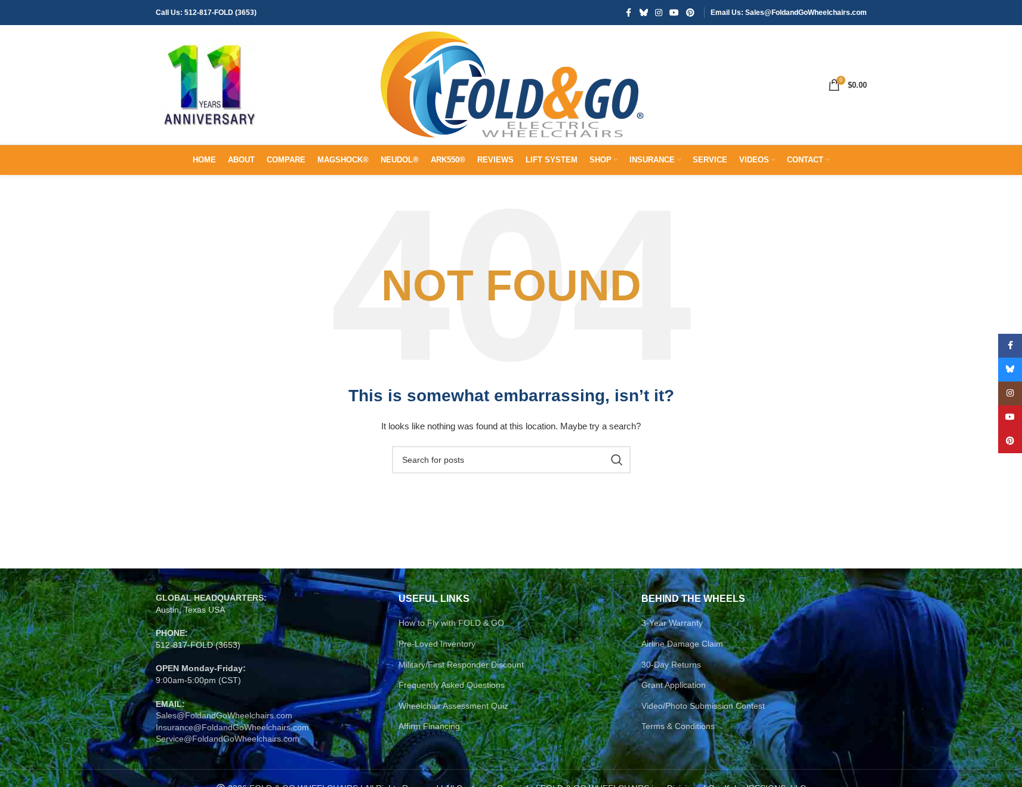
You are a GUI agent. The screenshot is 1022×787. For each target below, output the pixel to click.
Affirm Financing (429, 726)
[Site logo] (209, 84)
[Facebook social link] (629, 13)
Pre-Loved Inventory (437, 643)
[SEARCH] (617, 460)
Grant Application (673, 685)
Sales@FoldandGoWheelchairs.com (224, 715)
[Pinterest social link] (690, 13)
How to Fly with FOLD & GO (451, 623)
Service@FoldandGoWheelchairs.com (228, 738)
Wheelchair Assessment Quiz (453, 706)
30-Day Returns (671, 664)
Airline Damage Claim (682, 643)
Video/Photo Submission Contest (703, 706)
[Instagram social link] (659, 13)
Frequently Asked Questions (452, 685)
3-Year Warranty (672, 623)
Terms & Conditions (678, 726)
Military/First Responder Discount (461, 664)
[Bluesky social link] (644, 13)
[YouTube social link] (674, 13)
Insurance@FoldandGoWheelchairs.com (232, 727)
